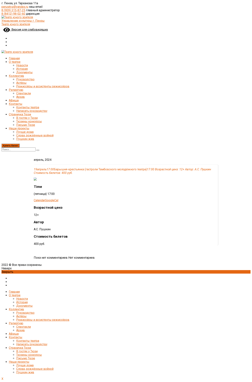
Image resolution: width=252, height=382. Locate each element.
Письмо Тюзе (25, 125)
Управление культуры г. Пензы (23, 20)
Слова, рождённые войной (34, 135)
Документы (24, 72)
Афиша (14, 100)
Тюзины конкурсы (29, 121)
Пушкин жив (25, 139)
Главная (14, 58)
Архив (20, 97)
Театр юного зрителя (15, 24)
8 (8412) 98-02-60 (13, 13)
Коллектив (16, 76)
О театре (14, 62)
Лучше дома (25, 132)
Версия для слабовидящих (29, 29)
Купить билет (10, 145)
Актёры (21, 83)
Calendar (39, 200)
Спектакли (23, 93)
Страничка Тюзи (20, 114)
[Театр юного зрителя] (17, 17)
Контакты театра (27, 107)
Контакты (15, 104)
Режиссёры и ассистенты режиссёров (42, 86)
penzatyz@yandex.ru (14, 6)
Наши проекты (19, 128)
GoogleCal (51, 200)
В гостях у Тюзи (27, 118)
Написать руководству (31, 111)
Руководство (25, 79)
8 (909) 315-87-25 (13, 10)
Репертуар (16, 90)
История (22, 69)
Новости (22, 65)
